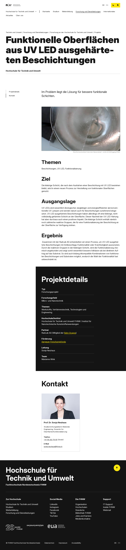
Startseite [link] (46, 11)
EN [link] (107, 5)
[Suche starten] (118, 5)
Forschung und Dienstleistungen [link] (35, 32)
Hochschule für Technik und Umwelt (20, 11)
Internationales (109, 11)
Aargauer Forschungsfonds (54, 341)
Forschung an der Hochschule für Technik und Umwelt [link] (71, 32)
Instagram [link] (54, 507)
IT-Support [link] (108, 504)
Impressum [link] (63, 543)
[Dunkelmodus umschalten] (113, 5)
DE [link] (103, 5)
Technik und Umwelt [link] (14, 32)
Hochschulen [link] (81, 507)
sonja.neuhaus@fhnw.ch (53, 447)
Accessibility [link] (76, 543)
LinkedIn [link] (53, 504)
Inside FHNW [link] (109, 507)
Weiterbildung (67, 11)
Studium (56, 11)
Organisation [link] (81, 504)
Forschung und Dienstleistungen (88, 11)
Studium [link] (9, 507)
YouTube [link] (54, 516)
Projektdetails (14, 92)
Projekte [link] (97, 32)
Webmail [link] (107, 510)
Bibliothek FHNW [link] (83, 513)
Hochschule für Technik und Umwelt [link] (22, 504)
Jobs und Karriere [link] (83, 516)
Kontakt (12, 96)
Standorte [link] (79, 510)
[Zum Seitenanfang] (117, 468)
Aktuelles (9, 15)
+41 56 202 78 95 (50, 440)
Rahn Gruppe (70, 333)
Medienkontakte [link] (82, 519)
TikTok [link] (53, 513)
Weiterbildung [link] (12, 510)
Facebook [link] (54, 510)
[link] (13, 5)
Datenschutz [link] (49, 543)
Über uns (19, 15)
